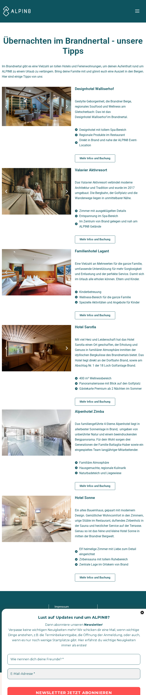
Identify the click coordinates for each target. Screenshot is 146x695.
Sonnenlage (98, 429)
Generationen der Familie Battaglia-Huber (102, 444)
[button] (6, 106)
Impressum (62, 606)
